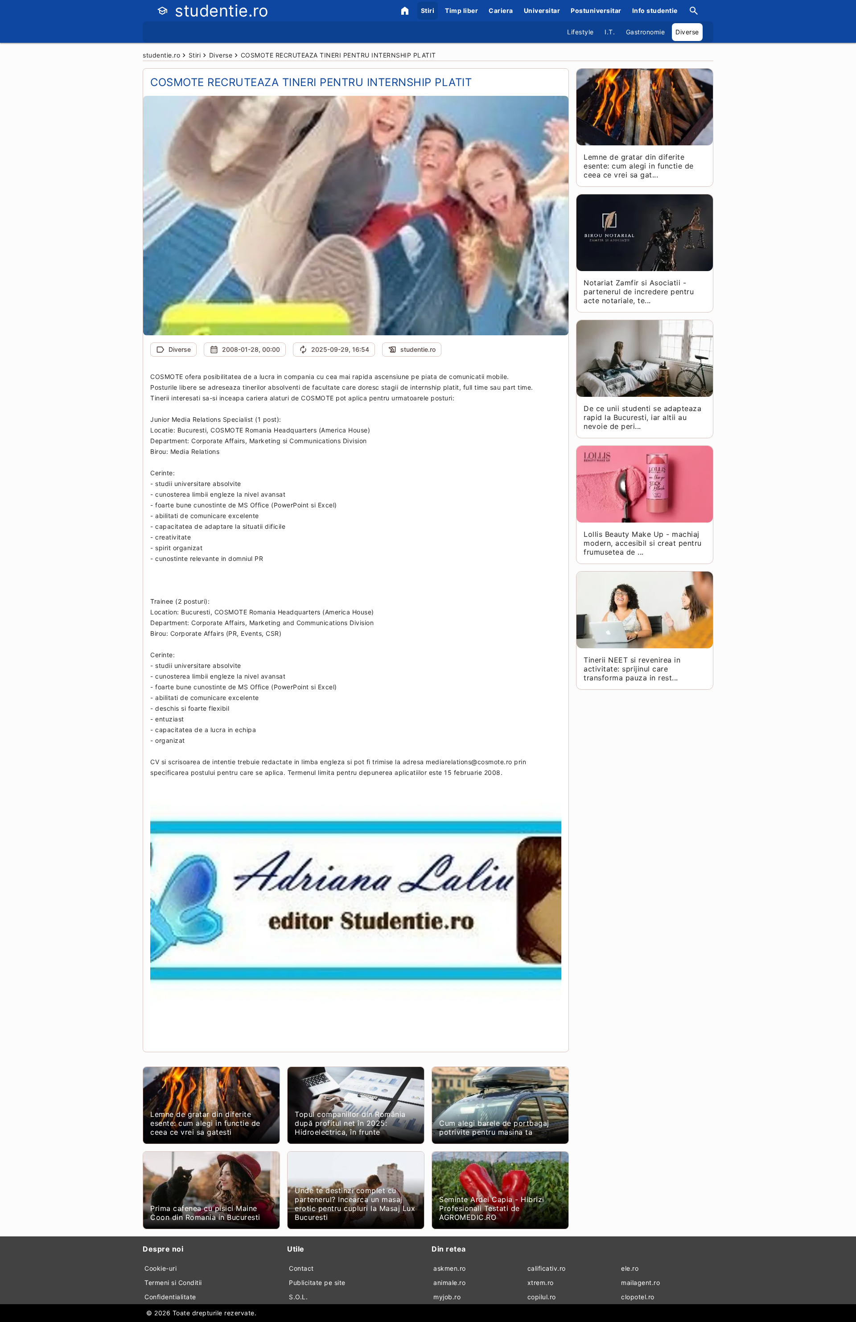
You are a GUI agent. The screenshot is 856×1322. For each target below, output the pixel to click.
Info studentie (655, 10)
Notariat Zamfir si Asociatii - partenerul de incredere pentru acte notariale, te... (639, 291)
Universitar (542, 10)
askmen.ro (449, 1268)
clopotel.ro (637, 1297)
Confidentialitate (170, 1297)
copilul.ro (541, 1297)
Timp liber (461, 10)
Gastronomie (645, 32)
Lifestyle (580, 32)
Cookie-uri (160, 1268)
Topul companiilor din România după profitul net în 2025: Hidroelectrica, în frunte (350, 1123)
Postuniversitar (596, 10)
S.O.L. (298, 1297)
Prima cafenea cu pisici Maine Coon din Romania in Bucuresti (205, 1213)
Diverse (687, 32)
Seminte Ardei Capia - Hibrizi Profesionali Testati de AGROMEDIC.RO (491, 1208)
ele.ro (629, 1268)
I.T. (610, 32)
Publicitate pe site (317, 1282)
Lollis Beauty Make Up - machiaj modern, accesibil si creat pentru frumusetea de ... (643, 543)
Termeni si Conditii (173, 1282)
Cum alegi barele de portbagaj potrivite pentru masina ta (494, 1128)
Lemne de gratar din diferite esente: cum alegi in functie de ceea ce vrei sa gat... (639, 165)
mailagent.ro (640, 1282)
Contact (301, 1268)
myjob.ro (447, 1297)
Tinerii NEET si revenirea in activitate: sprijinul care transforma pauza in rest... (632, 668)
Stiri (428, 10)
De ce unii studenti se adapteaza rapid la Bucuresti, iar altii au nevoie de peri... (642, 417)
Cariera (501, 10)
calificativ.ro (546, 1268)
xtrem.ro (540, 1282)
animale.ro (449, 1282)
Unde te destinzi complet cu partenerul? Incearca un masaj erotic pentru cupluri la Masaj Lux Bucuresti (355, 1204)
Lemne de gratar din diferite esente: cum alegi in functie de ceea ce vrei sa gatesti (205, 1123)
